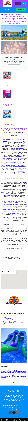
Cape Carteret (10, 134)
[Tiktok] (17, 412)
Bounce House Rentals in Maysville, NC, (13, 369)
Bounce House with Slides (9, 321)
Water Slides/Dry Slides (9, 320)
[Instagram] (14, 412)
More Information (14, 66)
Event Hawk (16, 420)
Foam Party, (22, 376)
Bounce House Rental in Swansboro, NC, (16, 370)
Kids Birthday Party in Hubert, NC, (15, 374)
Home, (11, 375)
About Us (5, 325)
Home (2, 14)
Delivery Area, (15, 375)
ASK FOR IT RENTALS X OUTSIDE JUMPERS (13, 322)
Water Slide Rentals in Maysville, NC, (8, 372)
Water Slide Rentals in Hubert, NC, (21, 372)
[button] (21, 9)
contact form (20, 399)
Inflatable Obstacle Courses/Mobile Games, (11, 376)
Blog (14, 382)
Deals (4, 323)
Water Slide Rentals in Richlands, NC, (20, 371)
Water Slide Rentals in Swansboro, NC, (8, 373)
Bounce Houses (7, 318)
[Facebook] (10, 412)
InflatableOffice (23, 420)
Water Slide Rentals (17, 139)
